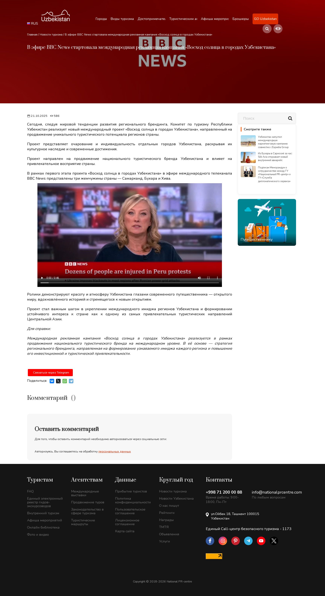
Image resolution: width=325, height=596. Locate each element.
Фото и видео (38, 534)
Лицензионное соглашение (127, 522)
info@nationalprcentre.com (277, 492)
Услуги (164, 541)
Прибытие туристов (131, 491)
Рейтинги (167, 513)
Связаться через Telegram (51, 373)
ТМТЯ (164, 527)
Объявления (169, 534)
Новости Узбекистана (176, 498)
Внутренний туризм (43, 513)
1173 (286, 528)
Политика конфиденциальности (133, 500)
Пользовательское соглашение (130, 511)
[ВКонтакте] (52, 381)
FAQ (30, 491)
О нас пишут (169, 506)
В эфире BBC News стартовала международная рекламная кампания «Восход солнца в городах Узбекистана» (138, 34)
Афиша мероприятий (44, 520)
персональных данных (114, 451)
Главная (32, 34)
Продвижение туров (87, 502)
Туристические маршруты (83, 522)
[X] (58, 381)
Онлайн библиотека (43, 527)
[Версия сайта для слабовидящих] (277, 28)
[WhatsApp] (64, 381)
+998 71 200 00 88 (224, 492)
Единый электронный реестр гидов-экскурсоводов (45, 502)
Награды (166, 520)
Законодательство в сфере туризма (87, 511)
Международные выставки (85, 493)
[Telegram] (71, 381)
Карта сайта (124, 531)
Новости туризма (51, 34)
